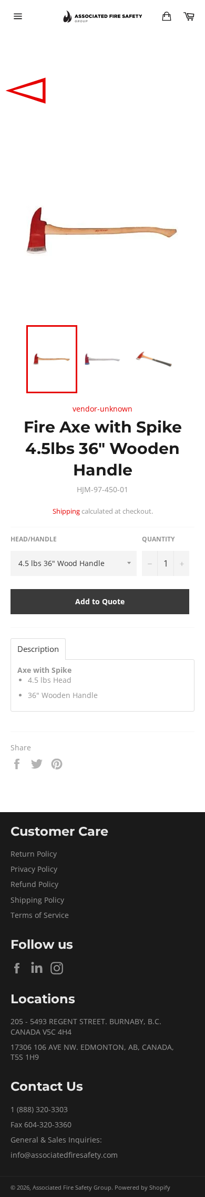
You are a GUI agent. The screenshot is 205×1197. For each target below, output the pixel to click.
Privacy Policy (34, 869)
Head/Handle (34, 539)
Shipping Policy (37, 900)
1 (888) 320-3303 (39, 1109)
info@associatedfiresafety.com (64, 1155)
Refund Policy (34, 884)
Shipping (66, 511)
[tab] (38, 649)
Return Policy (34, 854)
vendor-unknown (102, 409)
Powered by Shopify (142, 1187)
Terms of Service (40, 915)
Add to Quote (100, 601)
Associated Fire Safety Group (72, 1187)
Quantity (158, 539)
